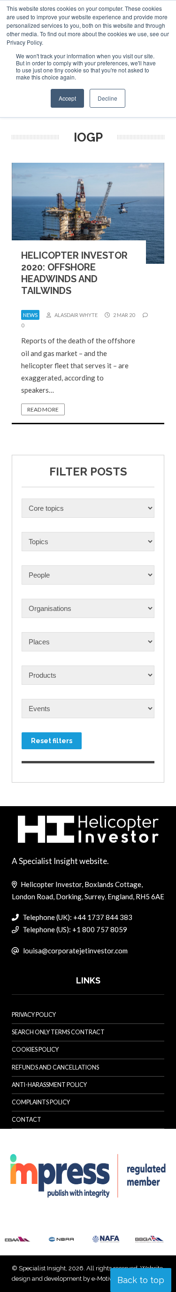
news (30, 315)
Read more (43, 409)
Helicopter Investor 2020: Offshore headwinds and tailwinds (74, 273)
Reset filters (51, 741)
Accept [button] (67, 98)
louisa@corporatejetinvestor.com (75, 950)
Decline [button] (107, 98)
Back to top (140, 1280)
